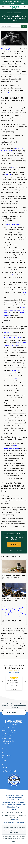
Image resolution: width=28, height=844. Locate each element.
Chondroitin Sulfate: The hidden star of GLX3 (11, 621)
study (13, 167)
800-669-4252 (14, 712)
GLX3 (11, 275)
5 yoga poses (15, 370)
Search (24, 26)
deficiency (12, 225)
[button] (3, 7)
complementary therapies (13, 338)
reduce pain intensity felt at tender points (14, 310)
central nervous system (12, 93)
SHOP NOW (14, 544)
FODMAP (7, 175)
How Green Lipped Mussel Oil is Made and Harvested (13, 599)
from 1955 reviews (14, 672)
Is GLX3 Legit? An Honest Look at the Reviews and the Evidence (13, 577)
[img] (14, 670)
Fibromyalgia (6, 49)
